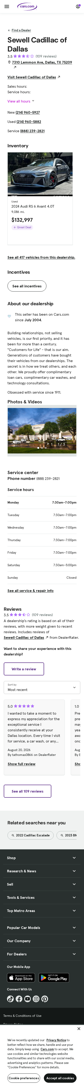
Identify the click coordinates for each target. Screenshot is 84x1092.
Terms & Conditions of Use (22, 1016)
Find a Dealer (21, 30)
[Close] (79, 1029)
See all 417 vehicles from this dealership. (41, 257)
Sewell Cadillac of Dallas (24, 637)
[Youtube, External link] (27, 999)
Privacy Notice (56, 1040)
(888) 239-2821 (32, 130)
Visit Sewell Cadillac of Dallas (31, 77)
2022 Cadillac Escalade (32, 835)
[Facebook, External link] (19, 999)
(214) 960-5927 (28, 112)
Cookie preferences (24, 1078)
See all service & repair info (30, 590)
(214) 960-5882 (29, 121)
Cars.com (47, 1049)
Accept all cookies (60, 1078)
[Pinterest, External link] (44, 999)
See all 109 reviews (27, 791)
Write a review (24, 669)
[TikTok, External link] (10, 999)
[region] (42, 1058)
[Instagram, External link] (36, 999)
